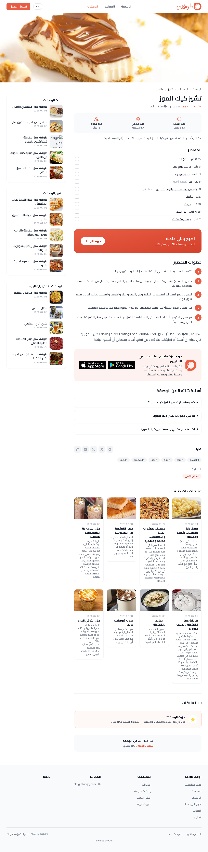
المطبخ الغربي (192, 476)
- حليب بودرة (182, 174)
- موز (191, 181)
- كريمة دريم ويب (183, 166)
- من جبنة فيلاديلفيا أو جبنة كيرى (175, 189)
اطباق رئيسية (144, 797)
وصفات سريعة (142, 791)
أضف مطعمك (193, 784)
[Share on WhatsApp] (93, 449)
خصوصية (178, 834)
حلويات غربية (144, 804)
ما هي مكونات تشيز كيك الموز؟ (174, 416)
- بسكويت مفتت (181, 219)
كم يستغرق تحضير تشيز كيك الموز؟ (171, 402)
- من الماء (182, 159)
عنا (169, 834)
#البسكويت (139, 459)
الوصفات (92, 6)
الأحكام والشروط (194, 834)
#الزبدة (180, 459)
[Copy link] (77, 449)
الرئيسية (126, 6)
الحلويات (146, 784)
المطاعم (109, 6)
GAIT (111, 840)
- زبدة (187, 204)
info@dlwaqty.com (84, 784)
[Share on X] (102, 449)
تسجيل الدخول (18, 6)
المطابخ (197, 810)
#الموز (154, 459)
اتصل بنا (197, 817)
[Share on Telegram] (85, 449)
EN (37, 6)
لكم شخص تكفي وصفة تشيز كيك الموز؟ (168, 429)
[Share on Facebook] (110, 449)
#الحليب (123, 459)
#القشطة (194, 459)
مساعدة (197, 791)
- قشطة (190, 196)
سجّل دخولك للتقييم (192, 106)
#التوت (167, 459)
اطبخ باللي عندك (193, 804)
